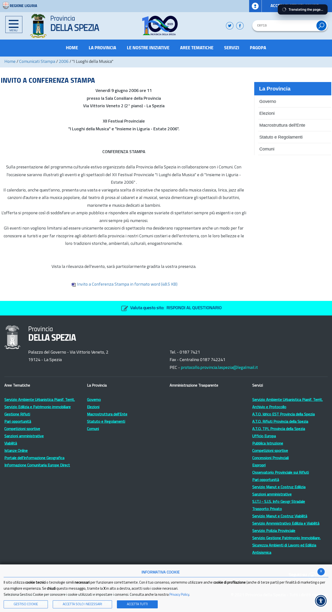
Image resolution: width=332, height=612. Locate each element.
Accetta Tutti (137, 604)
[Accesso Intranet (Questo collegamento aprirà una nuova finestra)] (255, 6)
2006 (64, 62)
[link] (160, 25)
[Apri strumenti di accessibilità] (321, 601)
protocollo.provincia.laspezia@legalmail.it (219, 368)
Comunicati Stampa (37, 62)
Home (10, 62)
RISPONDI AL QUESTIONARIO (194, 308)
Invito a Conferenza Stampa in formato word (127, 284)
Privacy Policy (179, 595)
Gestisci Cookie (26, 604)
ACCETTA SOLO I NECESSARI (82, 604)
